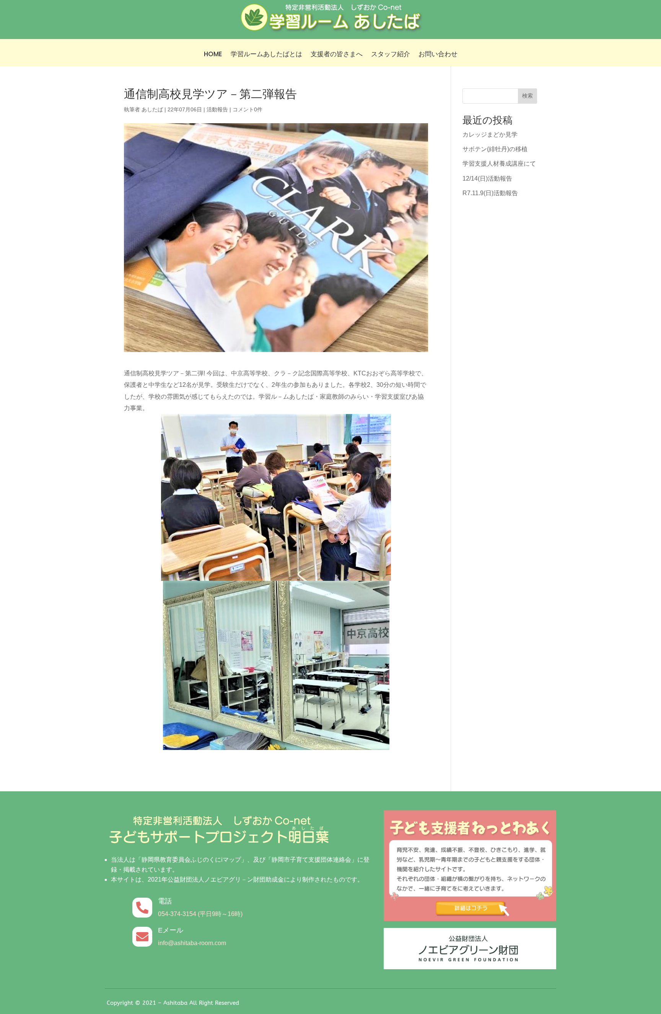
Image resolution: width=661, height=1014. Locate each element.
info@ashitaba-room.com (192, 943)
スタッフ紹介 (390, 55)
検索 (527, 96)
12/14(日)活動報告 (487, 178)
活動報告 (217, 109)
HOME (213, 55)
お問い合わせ (437, 55)
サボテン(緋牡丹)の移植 (494, 149)
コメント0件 (247, 109)
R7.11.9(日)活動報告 (490, 193)
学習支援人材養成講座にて (499, 163)
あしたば (152, 109)
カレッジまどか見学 (490, 134)
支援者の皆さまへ (337, 55)
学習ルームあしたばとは (266, 55)
